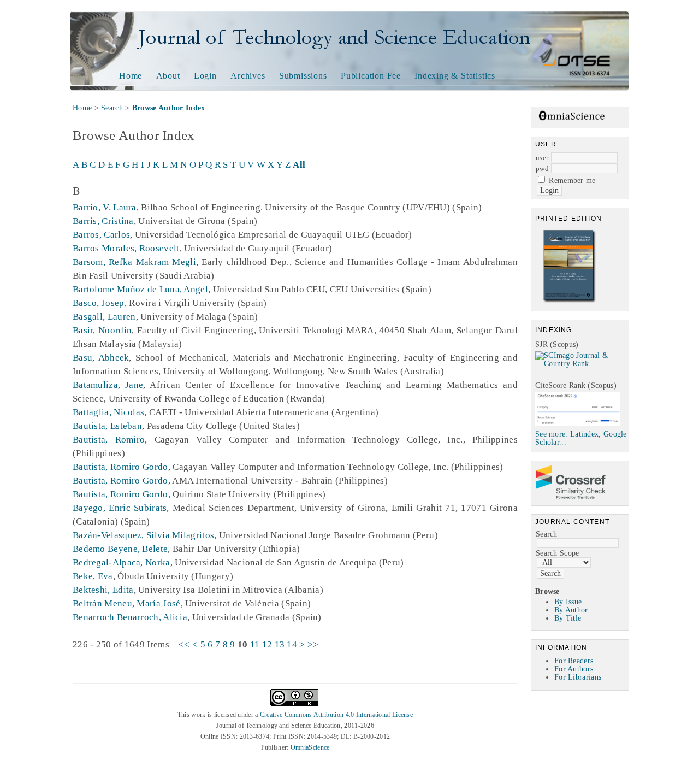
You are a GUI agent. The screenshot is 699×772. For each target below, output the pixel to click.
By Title (567, 618)
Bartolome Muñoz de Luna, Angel (140, 289)
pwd (542, 168)
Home (130, 75)
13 (280, 644)
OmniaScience (310, 747)
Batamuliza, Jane (108, 385)
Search (547, 534)
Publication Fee (371, 75)
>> (313, 644)
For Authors (573, 669)
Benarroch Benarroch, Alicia (130, 617)
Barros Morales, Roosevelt (126, 248)
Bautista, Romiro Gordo (120, 467)
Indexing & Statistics (454, 75)
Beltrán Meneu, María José (127, 603)
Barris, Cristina (103, 221)
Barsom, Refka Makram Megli (134, 262)
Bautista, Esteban (107, 426)
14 (292, 644)
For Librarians (577, 677)
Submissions (303, 75)
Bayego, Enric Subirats (120, 508)
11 (255, 644)
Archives (247, 75)
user (542, 158)
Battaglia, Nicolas (108, 412)
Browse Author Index (168, 108)
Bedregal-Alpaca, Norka (121, 562)
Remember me (572, 180)
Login (205, 75)
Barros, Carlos (101, 234)
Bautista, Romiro (109, 439)
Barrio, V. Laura (105, 207)
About (168, 75)
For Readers (573, 661)
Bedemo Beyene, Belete (120, 549)
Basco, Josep (99, 303)
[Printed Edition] (569, 301)
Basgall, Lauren (104, 316)
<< (184, 644)
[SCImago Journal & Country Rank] (582, 364)
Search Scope (557, 553)
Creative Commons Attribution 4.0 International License (336, 714)
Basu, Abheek (101, 357)
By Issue (568, 602)
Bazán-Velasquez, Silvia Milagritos (143, 535)
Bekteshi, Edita (103, 590)
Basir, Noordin (102, 330)
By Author (571, 610)
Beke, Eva (93, 576)
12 (267, 644)
